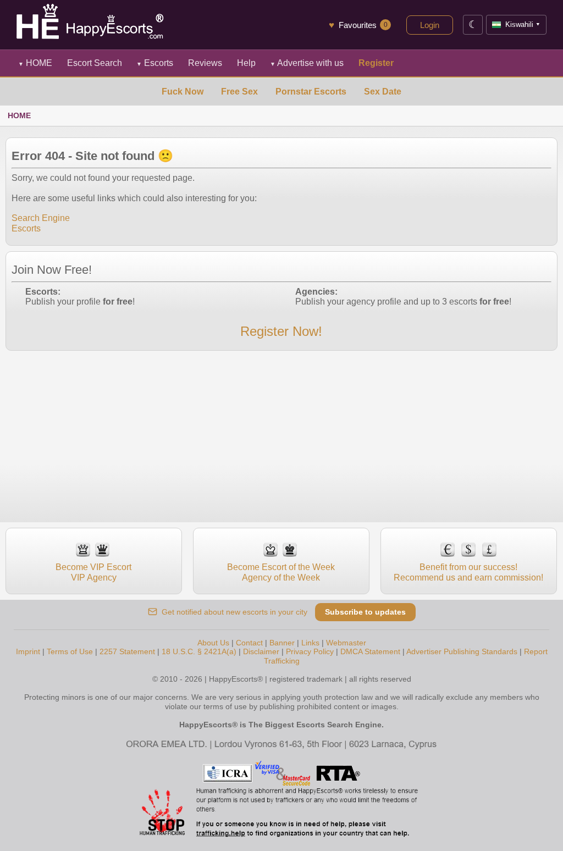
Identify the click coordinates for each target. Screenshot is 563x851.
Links (310, 642)
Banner (282, 642)
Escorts (154, 63)
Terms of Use (70, 651)
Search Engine (41, 218)
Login (429, 25)
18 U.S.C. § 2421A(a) (199, 651)
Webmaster (346, 642)
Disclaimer (261, 651)
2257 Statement (127, 651)
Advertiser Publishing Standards (461, 651)
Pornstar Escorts (310, 91)
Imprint (28, 651)
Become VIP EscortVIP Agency (93, 572)
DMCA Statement (370, 651)
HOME (35, 63)
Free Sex (239, 91)
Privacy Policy (310, 651)
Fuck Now (182, 91)
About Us (213, 642)
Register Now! (281, 331)
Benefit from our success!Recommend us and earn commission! (468, 572)
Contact (249, 642)
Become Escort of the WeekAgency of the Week (281, 572)
